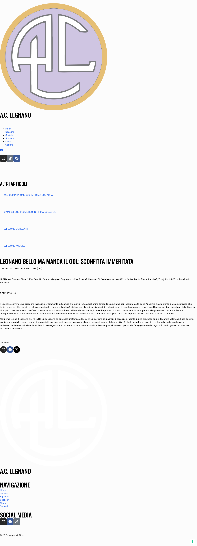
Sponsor (9, 138)
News (8, 141)
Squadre (9, 132)
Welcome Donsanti (16, 228)
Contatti (9, 144)
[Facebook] (16, 158)
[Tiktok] (10, 158)
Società (9, 135)
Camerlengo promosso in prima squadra (30, 212)
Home (8, 128)
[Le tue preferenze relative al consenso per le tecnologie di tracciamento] (192, 541)
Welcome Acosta (14, 245)
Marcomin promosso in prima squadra (28, 195)
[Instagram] (3, 158)
